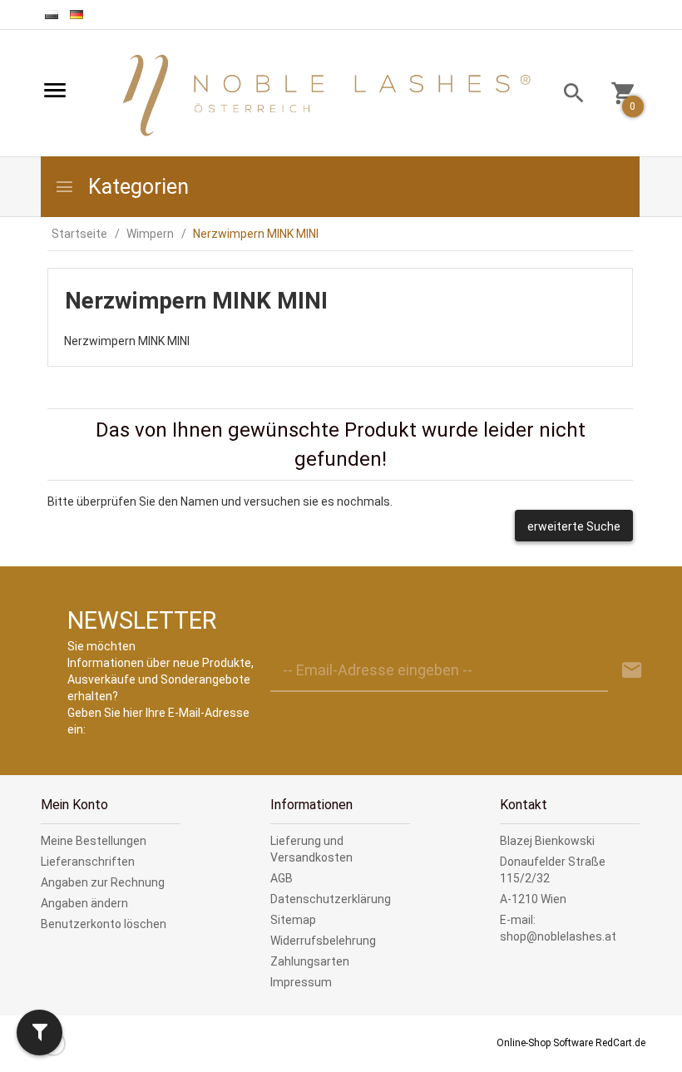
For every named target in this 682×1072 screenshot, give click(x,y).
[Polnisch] (51, 14)
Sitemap (293, 919)
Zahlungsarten (309, 961)
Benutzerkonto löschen (103, 924)
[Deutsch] (76, 14)
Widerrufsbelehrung (323, 940)
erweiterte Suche (573, 526)
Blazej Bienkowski (547, 840)
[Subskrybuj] (632, 670)
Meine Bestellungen (93, 840)
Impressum (301, 982)
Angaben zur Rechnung (103, 882)
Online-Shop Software (545, 1043)
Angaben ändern (84, 903)
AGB (281, 878)
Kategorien (136, 187)
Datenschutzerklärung (330, 899)
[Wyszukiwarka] (567, 95)
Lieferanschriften (88, 861)
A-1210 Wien (533, 899)
